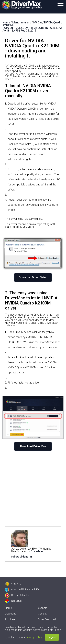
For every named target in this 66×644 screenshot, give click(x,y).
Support (42, 608)
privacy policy (34, 637)
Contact (42, 613)
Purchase (10, 619)
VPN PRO (16, 583)
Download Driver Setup (33, 277)
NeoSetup (16, 601)
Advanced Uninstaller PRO (25, 589)
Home (8, 608)
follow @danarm (21, 556)
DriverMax (37, 551)
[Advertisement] (33, 488)
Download (10, 613)
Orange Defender (20, 595)
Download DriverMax (33, 446)
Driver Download (47, 619)
